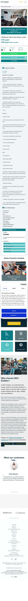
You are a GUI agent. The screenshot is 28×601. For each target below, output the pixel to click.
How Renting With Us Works (14, 529)
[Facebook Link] (12, 559)
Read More (6, 443)
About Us (14, 526)
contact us (4, 440)
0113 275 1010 (9, 564)
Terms (14, 533)
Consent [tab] (5, 288)
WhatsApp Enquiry (14, 53)
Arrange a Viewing (14, 57)
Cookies (14, 536)
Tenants (14, 538)
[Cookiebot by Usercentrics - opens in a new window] (20, 284)
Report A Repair (14, 540)
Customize (13, 315)
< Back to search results (6, 6)
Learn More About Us (21, 443)
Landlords (14, 545)
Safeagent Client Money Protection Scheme (14, 555)
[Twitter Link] (16, 559)
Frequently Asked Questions (14, 542)
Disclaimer (14, 535)
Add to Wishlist (14, 60)
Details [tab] (14, 288)
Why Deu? (14, 527)
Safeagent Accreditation (14, 554)
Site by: (12, 576)
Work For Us (14, 530)
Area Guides (14, 543)
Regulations (14, 549)
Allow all (14, 310)
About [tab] (22, 288)
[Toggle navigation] (26, 2)
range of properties (15, 437)
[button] (26, 17)
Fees (14, 547)
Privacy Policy (14, 532)
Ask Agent (21, 49)
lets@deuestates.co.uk (17, 564)
